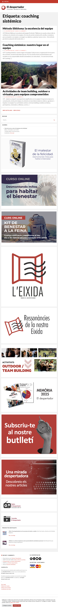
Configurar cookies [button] (7, 605)
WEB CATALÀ (16, 110)
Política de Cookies (5, 586)
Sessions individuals (11, 564)
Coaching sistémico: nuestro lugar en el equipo (26, 46)
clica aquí (12, 133)
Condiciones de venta (6, 589)
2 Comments (19, 97)
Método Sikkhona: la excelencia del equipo (28, 28)
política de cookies (14, 602)
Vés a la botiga (12, 535)
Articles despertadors (16, 561)
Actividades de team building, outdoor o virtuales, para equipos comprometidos (26, 93)
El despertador (15, 6)
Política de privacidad (6, 587)
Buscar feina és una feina (20, 559)
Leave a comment (20, 31)
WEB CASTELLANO (7, 110)
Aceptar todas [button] (17, 605)
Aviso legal (3, 584)
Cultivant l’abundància (16, 558)
